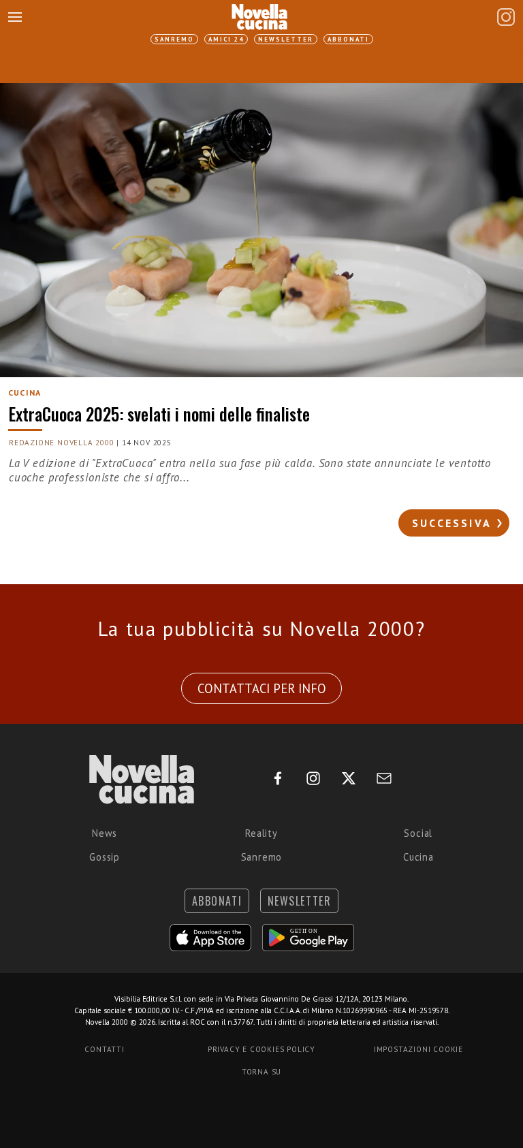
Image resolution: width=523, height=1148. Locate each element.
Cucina (418, 856)
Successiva (452, 523)
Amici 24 (226, 39)
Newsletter (285, 39)
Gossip (104, 856)
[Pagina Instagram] (506, 17)
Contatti (104, 1049)
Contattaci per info (261, 688)
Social (418, 833)
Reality (261, 833)
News (104, 833)
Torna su (261, 1072)
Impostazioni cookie (418, 1049)
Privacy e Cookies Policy (261, 1049)
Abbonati (348, 39)
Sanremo (174, 39)
